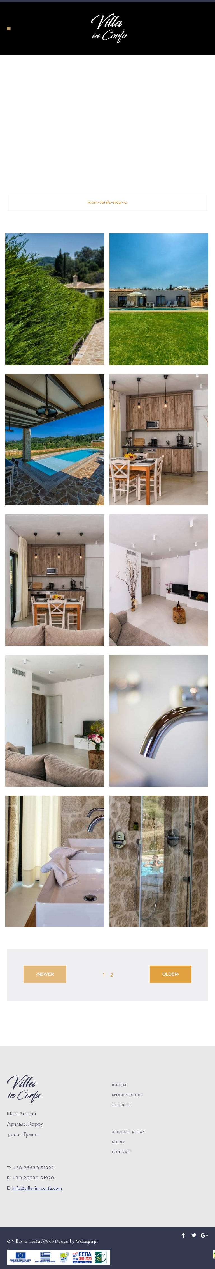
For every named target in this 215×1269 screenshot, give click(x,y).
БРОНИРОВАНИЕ (127, 1095)
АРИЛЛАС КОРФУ (128, 1132)
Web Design (57, 1241)
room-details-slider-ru (107, 202)
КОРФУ (118, 1142)
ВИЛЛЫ (119, 1085)
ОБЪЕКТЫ (121, 1105)
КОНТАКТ (121, 1152)
